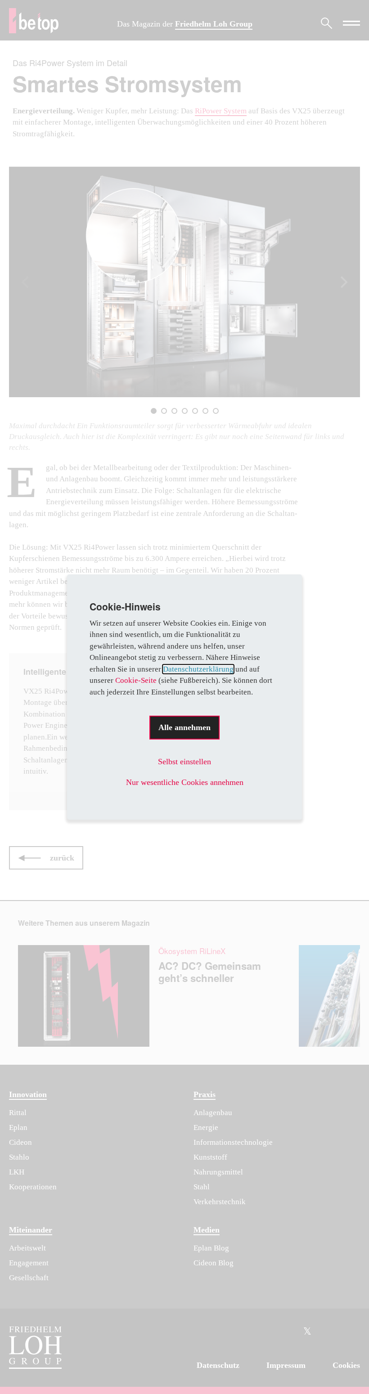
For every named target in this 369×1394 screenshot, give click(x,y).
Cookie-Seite (136, 680)
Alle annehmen (184, 727)
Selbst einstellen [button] (184, 761)
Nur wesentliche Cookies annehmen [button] (184, 782)
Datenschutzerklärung (198, 669)
